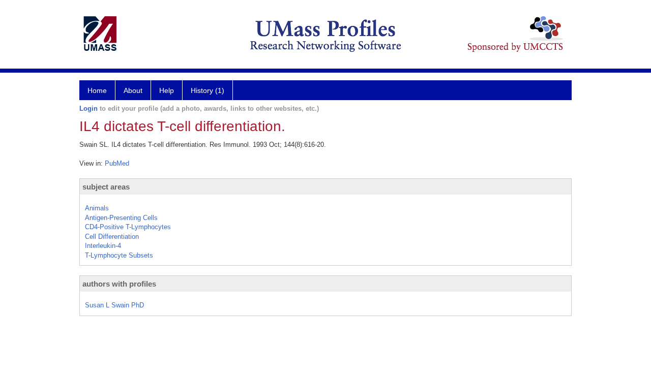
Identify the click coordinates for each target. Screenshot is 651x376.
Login (88, 108)
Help (166, 90)
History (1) (207, 90)
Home (97, 90)
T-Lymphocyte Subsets (119, 255)
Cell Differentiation (112, 236)
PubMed (117, 163)
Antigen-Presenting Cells (121, 218)
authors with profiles (119, 283)
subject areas (106, 186)
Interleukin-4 (103, 245)
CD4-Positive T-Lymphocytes (128, 227)
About (133, 90)
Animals (97, 208)
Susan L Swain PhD (114, 305)
